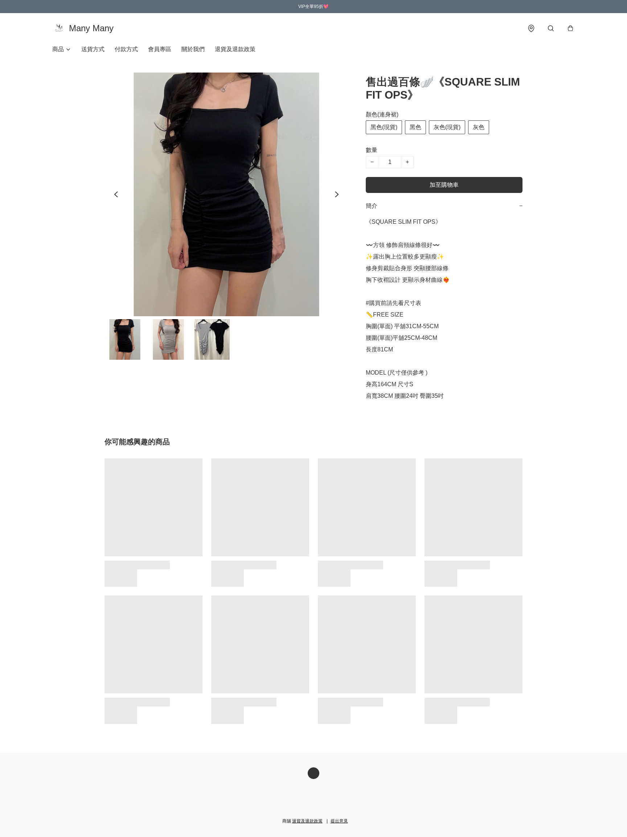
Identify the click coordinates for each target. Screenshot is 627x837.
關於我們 (193, 49)
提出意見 (339, 821)
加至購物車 (444, 185)
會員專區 (159, 49)
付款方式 (126, 49)
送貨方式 (92, 49)
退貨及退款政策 (235, 49)
